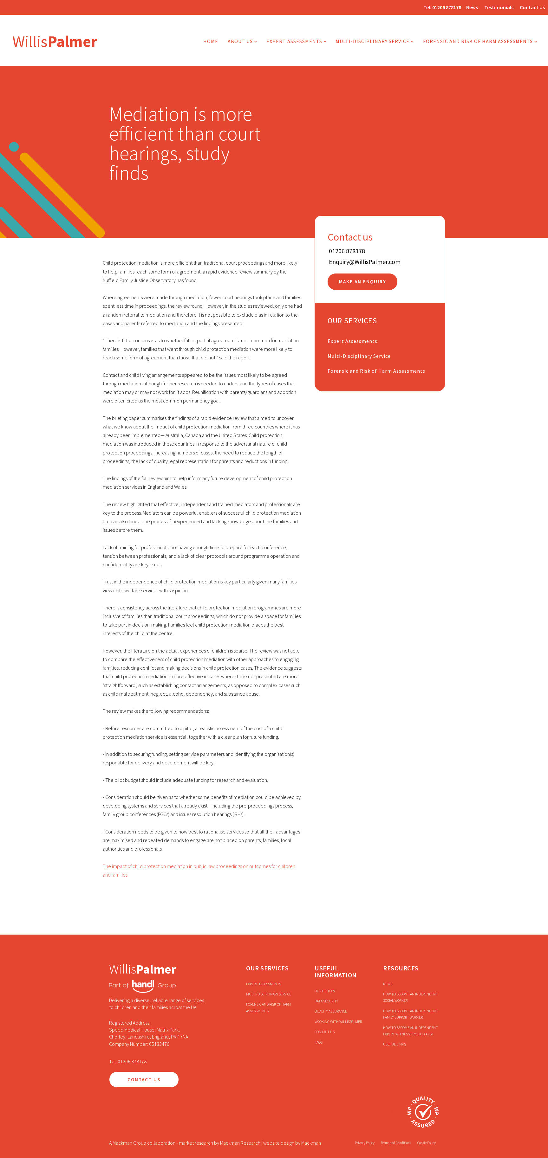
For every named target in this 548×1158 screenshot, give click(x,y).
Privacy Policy (365, 1143)
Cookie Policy (426, 1143)
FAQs (319, 1042)
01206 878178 (446, 7)
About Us (240, 41)
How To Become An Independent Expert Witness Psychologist (410, 1030)
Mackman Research (240, 1143)
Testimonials (498, 7)
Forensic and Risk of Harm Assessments (478, 41)
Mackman (311, 1143)
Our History (325, 990)
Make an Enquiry (362, 282)
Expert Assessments (294, 41)
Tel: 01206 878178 (128, 1061)
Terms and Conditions (396, 1143)
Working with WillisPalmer (338, 1021)
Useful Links (394, 1044)
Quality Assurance (331, 1011)
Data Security (326, 1001)
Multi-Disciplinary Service (359, 356)
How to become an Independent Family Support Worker (410, 1014)
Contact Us (532, 7)
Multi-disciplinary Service (372, 41)
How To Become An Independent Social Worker (410, 997)
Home (210, 41)
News (472, 7)
